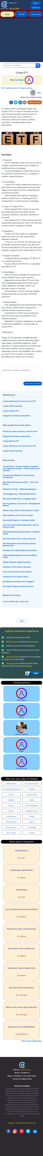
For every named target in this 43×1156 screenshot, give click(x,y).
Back (22, 621)
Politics (31, 816)
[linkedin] (35, 1131)
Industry (11, 811)
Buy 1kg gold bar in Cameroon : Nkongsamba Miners (21, 504)
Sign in (35, 3)
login (27, 97)
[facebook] (11, 102)
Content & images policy (22, 1079)
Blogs (7, 14)
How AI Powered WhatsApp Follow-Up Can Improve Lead (21, 526)
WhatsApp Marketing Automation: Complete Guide (21, 533)
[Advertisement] (21, 40)
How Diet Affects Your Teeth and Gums (19, 539)
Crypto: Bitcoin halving (12, 406)
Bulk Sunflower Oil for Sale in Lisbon (18, 515)
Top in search (11, 833)
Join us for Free (12, 657)
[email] (25, 102)
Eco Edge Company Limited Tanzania (18, 586)
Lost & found (35, 14)
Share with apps (35, 102)
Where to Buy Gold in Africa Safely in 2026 (21, 510)
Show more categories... (31, 1041)
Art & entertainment (32, 783)
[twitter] (16, 102)
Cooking (32, 789)
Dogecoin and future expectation (16, 416)
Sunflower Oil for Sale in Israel (15, 577)
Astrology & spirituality (11, 789)
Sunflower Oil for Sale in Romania (17, 567)
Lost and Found (29, 1076)
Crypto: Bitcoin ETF (11, 411)
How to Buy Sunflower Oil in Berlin (17, 572)
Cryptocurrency (11, 88)
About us (12, 3)
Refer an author (12, 642)
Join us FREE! (14, 8)
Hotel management (32, 805)
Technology (32, 827)
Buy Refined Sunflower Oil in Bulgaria (18, 581)
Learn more (34, 642)
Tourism (32, 833)
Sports (31, 822)
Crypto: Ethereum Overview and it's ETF (19, 401)
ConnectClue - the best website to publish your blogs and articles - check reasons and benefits (21, 468)
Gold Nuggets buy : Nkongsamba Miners (19, 494)
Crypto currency (26, 88)
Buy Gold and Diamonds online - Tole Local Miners (20, 483)
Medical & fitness (32, 811)
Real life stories (11, 822)
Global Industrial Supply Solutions (17, 562)
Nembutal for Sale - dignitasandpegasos (19, 489)
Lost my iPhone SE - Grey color (16, 601)
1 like (38, 92)
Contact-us (36, 8)
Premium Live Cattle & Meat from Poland (20, 550)
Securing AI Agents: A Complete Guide (19, 520)
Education (11, 800)
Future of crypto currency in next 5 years (20, 431)
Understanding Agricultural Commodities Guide (20, 556)
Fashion (32, 800)
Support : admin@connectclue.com (22, 1123)
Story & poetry (11, 827)
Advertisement (11, 783)
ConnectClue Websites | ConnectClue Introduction (18, 476)
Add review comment (33, 383)
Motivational (11, 816)
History (11, 805)
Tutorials (21, 14)
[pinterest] (21, 1131)
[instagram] (15, 1131)
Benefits (29, 666)
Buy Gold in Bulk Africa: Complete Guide (19, 499)
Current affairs (32, 794)
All (3, 88)
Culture (11, 794)
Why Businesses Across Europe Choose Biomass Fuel (19, 544)
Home (17, 1073)
